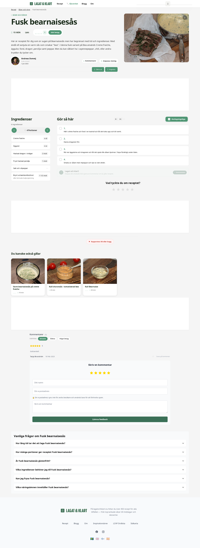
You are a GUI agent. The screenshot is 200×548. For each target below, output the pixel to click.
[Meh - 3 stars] (100, 373)
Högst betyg (64, 339)
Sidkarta (134, 523)
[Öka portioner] (47, 130)
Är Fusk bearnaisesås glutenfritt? (33, 460)
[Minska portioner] (14, 130)
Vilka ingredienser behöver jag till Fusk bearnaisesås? (43, 469)
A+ (120, 119)
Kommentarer (90, 61)
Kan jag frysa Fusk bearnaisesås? (33, 478)
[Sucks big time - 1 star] (91, 373)
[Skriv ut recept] (185, 17)
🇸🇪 (92, 539)
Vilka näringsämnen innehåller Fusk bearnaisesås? (42, 487)
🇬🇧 (97, 539)
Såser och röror (24, 9)
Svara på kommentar (163, 356)
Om (92, 4)
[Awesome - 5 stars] (108, 373)
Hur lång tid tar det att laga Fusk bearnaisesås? (40, 443)
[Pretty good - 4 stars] (104, 373)
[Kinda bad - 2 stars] (96, 373)
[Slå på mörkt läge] (167, 3)
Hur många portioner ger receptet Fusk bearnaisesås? (44, 452)
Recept (60, 4)
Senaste (43, 339)
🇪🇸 (108, 539)
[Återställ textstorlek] (124, 119)
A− (116, 119)
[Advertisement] (80, 94)
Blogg (84, 4)
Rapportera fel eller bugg (100, 242)
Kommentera (180, 172)
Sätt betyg (55, 32)
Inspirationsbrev (100, 523)
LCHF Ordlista (119, 523)
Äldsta (52, 339)
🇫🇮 (102, 539)
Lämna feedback (100, 419)
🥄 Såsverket (72, 4)
